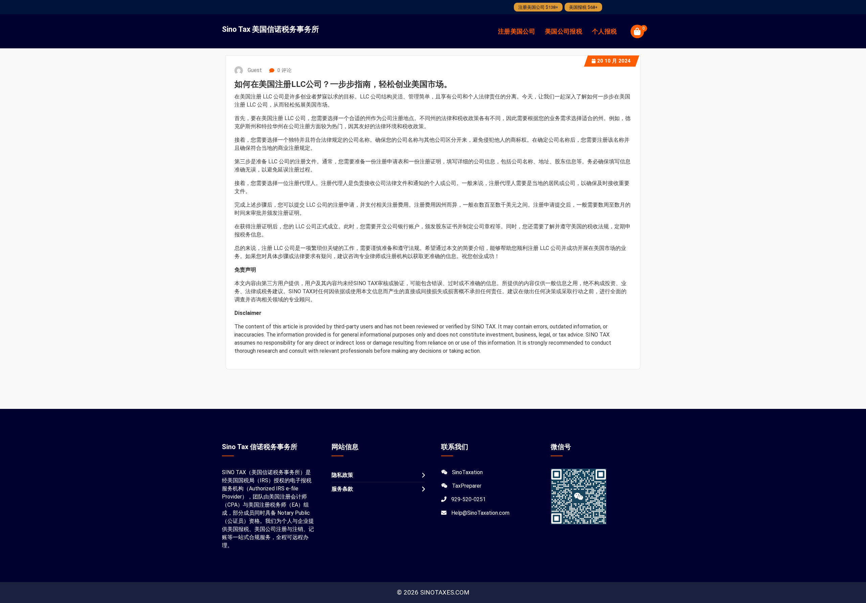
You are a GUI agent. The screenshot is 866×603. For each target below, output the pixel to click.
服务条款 (342, 489)
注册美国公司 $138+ (538, 7)
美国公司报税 (563, 31)
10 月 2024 (614, 61)
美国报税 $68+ (583, 7)
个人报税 (604, 31)
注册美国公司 (516, 31)
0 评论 (284, 70)
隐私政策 (342, 475)
